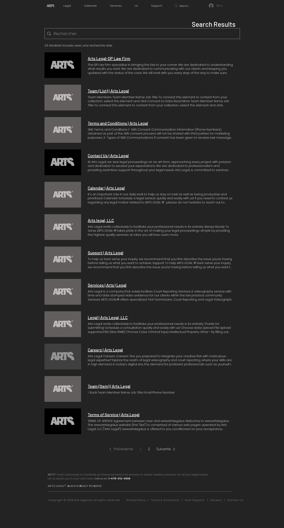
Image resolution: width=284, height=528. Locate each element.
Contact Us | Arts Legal (108, 155)
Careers (216, 500)
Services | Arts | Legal (107, 284)
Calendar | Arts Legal (106, 187)
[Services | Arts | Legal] (62, 292)
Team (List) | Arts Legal (108, 90)
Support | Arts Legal (105, 252)
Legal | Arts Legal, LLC (108, 317)
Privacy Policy (136, 500)
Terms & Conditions (166, 500)
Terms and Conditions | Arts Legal (118, 123)
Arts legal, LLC (101, 220)
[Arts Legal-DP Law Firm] (62, 65)
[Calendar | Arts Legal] (62, 195)
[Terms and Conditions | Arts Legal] (62, 130)
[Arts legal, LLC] (62, 227)
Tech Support (195, 500)
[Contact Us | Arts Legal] (62, 162)
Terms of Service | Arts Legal (114, 414)
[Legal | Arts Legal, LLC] (62, 324)
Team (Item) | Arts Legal (109, 386)
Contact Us (235, 500)
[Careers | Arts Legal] (62, 356)
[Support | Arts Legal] (62, 259)
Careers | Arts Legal (105, 349)
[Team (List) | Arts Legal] (62, 97)
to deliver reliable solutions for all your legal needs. (174, 474)
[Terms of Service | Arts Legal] (62, 421)
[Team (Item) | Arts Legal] (62, 389)
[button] (120, 449)
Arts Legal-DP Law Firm (109, 58)
